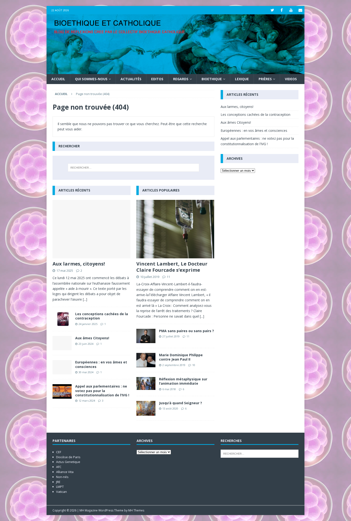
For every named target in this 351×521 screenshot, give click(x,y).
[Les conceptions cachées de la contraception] (62, 319)
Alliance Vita (65, 472)
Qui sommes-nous (91, 79)
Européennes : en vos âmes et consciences (101, 364)
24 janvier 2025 (88, 324)
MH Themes (136, 510)
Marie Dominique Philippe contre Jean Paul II (181, 357)
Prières (265, 79)
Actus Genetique (68, 462)
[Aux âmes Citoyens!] (62, 343)
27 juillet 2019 (171, 336)
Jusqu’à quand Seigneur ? (180, 403)
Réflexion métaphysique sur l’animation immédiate (183, 381)
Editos (157, 79)
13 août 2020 (170, 408)
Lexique (242, 79)
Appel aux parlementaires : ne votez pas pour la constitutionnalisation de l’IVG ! (102, 390)
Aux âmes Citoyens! (92, 338)
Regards (180, 79)
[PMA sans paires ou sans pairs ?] (145, 336)
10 (193, 365)
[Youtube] (291, 10)
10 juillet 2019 (149, 277)
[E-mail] (300, 10)
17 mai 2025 (64, 270)
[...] (85, 299)
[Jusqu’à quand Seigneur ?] (145, 408)
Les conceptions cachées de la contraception (101, 316)
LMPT (60, 486)
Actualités (131, 79)
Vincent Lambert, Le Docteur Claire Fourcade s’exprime (171, 266)
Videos (291, 79)
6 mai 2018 (169, 389)
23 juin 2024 (86, 344)
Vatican (61, 491)
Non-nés (62, 477)
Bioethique (212, 79)
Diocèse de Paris (68, 457)
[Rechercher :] (133, 168)
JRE (58, 482)
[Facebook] (281, 10)
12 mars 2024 (87, 400)
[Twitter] (272, 10)
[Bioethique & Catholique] (175, 71)
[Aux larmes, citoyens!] (92, 229)
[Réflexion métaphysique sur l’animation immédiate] (145, 383)
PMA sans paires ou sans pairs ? (186, 331)
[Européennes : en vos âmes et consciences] (62, 367)
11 (168, 277)
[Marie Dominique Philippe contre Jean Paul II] (145, 360)
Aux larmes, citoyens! (79, 263)
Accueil (58, 79)
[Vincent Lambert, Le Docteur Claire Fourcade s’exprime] (175, 229)
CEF (58, 452)
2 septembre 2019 (173, 365)
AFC (58, 467)
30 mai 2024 (86, 372)
